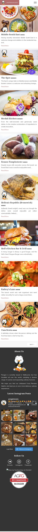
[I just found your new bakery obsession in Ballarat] (6, 427)
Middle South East (10, 34)
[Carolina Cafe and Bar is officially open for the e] (6, 415)
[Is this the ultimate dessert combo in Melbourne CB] (6, 440)
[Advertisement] (19, 512)
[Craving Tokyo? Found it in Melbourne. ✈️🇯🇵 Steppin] (31, 427)
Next (32, 344)
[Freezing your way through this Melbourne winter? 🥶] (19, 427)
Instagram (19, 465)
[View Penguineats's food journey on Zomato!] (19, 470)
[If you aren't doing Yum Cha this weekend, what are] (31, 440)
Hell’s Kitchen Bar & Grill (14, 248)
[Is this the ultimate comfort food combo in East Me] (19, 440)
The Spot (6, 77)
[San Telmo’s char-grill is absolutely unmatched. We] (31, 415)
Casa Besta (6, 330)
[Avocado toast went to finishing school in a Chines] (19, 415)
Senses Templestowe (12, 162)
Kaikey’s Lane (8, 289)
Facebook (28, 465)
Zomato (10, 465)
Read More (5, 46)
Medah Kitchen (9, 118)
